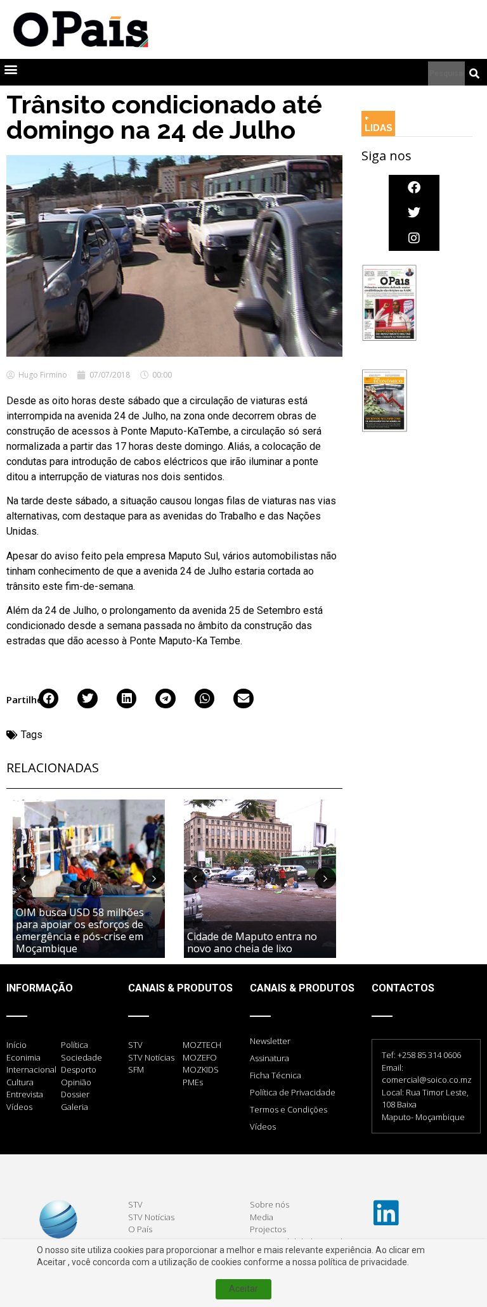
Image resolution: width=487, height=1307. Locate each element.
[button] (10, 69)
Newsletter (270, 1041)
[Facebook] (414, 187)
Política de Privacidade (292, 1092)
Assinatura (269, 1058)
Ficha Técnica (275, 1075)
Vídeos (263, 1126)
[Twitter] (414, 213)
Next (154, 878)
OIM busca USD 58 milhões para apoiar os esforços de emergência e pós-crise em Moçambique (80, 930)
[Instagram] (414, 238)
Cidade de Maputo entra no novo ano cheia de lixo (252, 942)
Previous (23, 878)
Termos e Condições (288, 1109)
